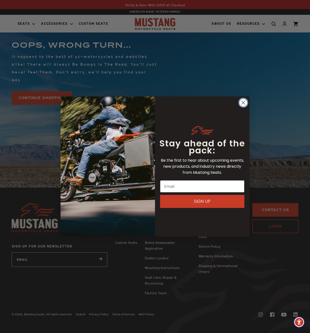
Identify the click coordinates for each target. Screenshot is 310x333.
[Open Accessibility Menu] (299, 322)
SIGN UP (202, 201)
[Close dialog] (243, 102)
